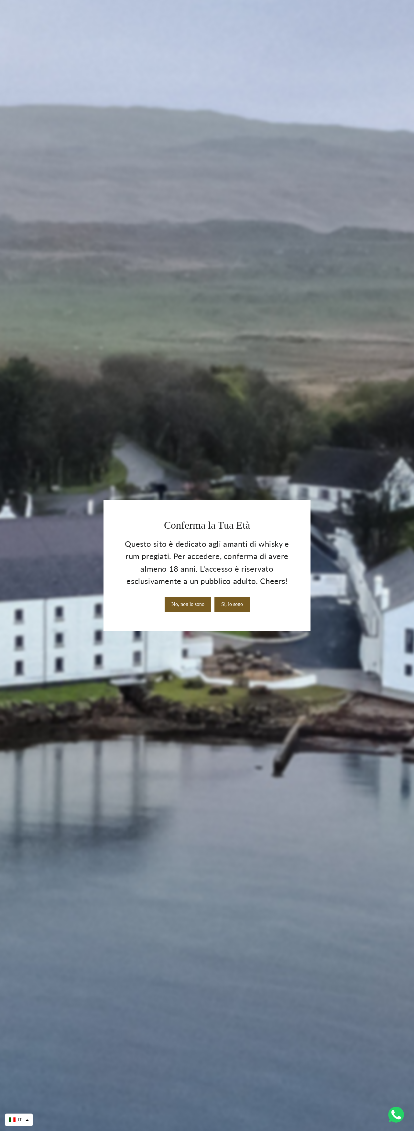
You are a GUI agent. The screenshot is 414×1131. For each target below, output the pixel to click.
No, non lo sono (187, 604)
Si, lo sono (232, 604)
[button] (19, 1120)
